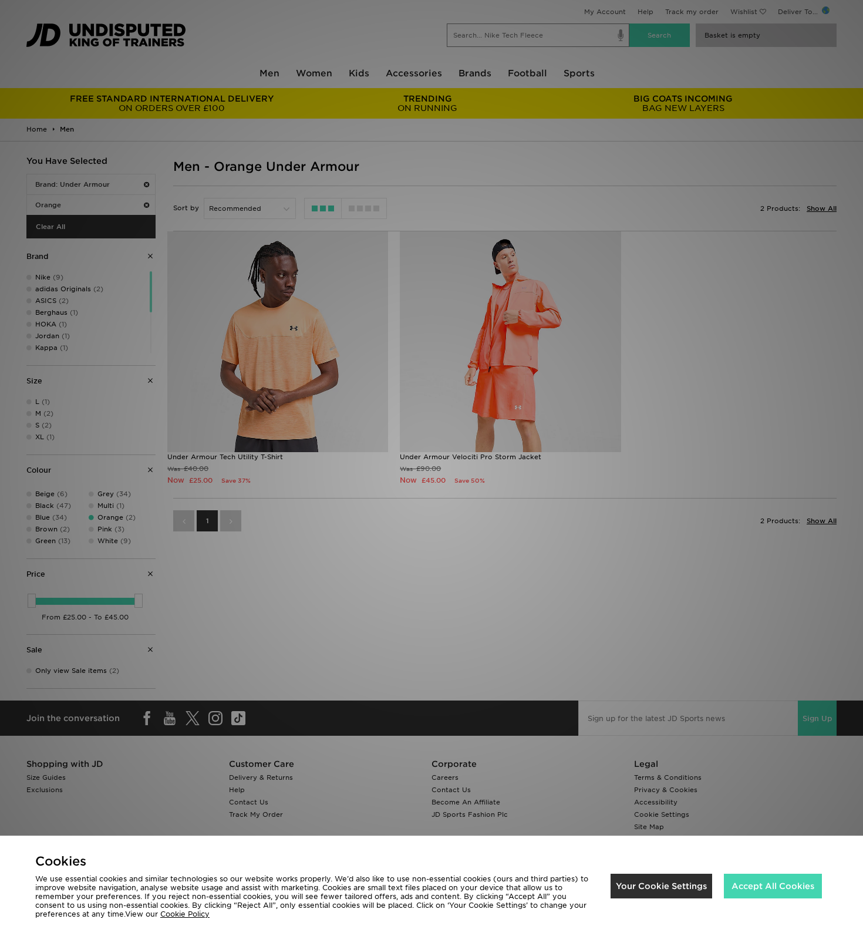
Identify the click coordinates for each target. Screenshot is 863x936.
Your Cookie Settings (661, 886)
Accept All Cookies (772, 886)
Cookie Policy (185, 914)
